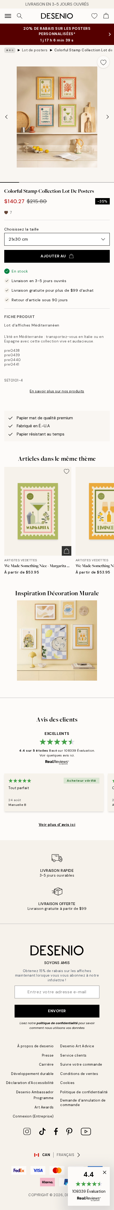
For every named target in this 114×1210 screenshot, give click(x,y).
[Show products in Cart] (106, 16)
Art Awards (44, 1107)
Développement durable (32, 1073)
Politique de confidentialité (84, 1092)
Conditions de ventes (79, 1073)
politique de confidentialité (57, 1023)
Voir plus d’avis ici (57, 824)
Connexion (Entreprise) (33, 1116)
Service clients (73, 1055)
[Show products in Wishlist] (94, 16)
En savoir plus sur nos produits (57, 391)
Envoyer (57, 1010)
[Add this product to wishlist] (103, 62)
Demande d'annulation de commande (83, 1102)
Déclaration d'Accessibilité (30, 1083)
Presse (48, 1055)
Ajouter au (53, 256)
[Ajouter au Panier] (66, 551)
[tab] (9, 180)
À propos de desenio (35, 1046)
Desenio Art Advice (77, 1046)
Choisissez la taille (21, 229)
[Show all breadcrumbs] (9, 50)
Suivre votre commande (81, 1064)
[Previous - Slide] (6, 117)
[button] (89, 1186)
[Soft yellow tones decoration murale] (57, 640)
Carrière (46, 1064)
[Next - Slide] (107, 117)
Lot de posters (35, 50)
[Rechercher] (19, 16)
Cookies (67, 1083)
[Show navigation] (8, 16)
